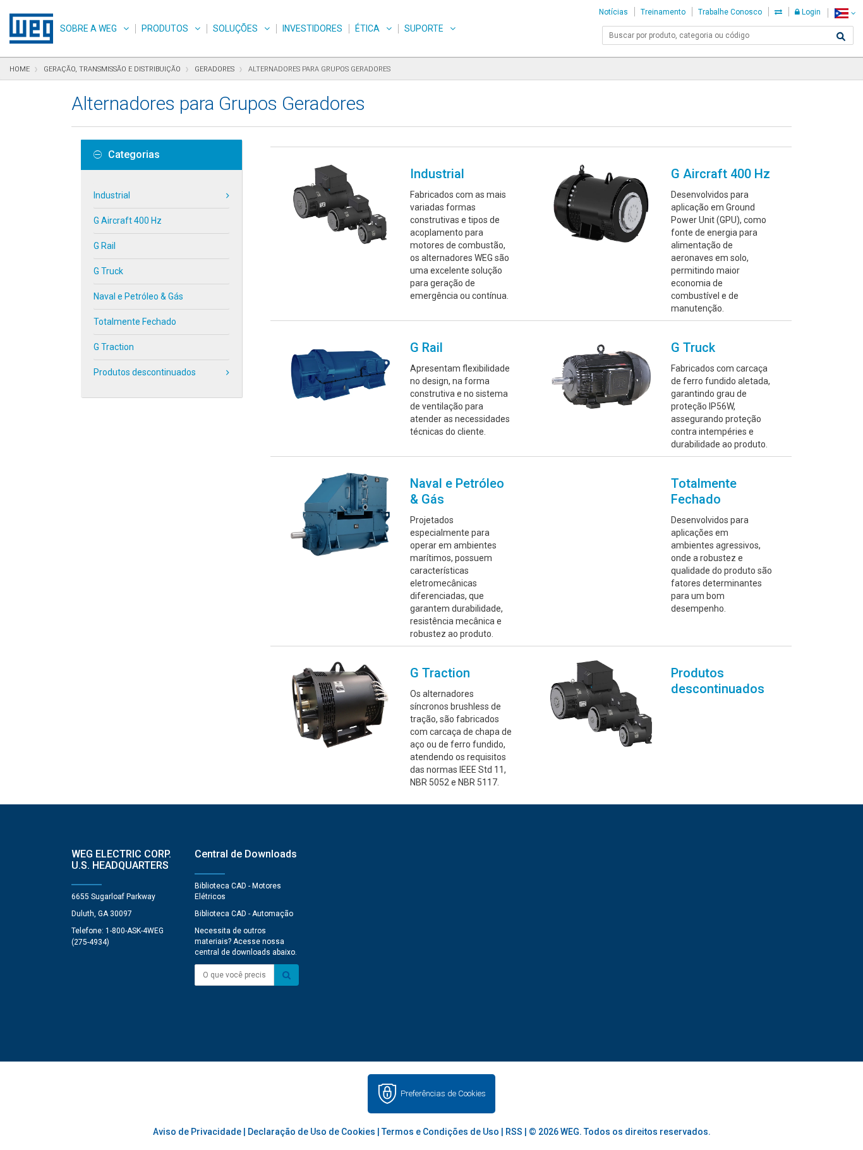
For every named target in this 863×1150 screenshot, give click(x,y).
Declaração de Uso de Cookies (311, 1132)
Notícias (613, 12)
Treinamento (663, 12)
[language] (845, 13)
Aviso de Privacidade (197, 1132)
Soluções (235, 28)
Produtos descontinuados (145, 372)
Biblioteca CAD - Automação (244, 913)
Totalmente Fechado (135, 322)
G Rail (105, 246)
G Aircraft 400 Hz (128, 220)
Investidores (312, 28)
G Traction (114, 347)
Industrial (112, 195)
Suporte (424, 28)
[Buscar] (841, 36)
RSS (513, 1132)
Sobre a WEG (88, 28)
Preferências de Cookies (443, 1093)
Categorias (134, 154)
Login (810, 12)
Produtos (165, 28)
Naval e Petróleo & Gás (138, 296)
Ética (367, 28)
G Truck (108, 271)
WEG (27, 28)
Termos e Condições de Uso (440, 1132)
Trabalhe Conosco (730, 12)
